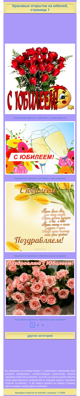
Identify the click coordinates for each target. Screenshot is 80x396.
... (48, 325)
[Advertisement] (40, 28)
